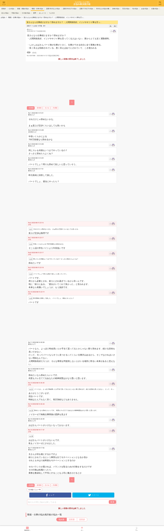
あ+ (115, 26)
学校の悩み (15, 13)
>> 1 (30, 229)
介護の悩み (154, 9)
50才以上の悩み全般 (102, 9)
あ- (111, 26)
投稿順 (31, 108)
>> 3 (30, 259)
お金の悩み (144, 9)
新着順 (39, 108)
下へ (136, 530)
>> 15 (31, 436)
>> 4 (30, 274)
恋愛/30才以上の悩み (53, 9)
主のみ (47, 108)
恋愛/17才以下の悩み (86, 9)
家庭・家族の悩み (23, 9)
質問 (34, 13)
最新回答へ (27, 530)
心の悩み (11, 9)
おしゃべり (42, 13)
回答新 (72, 519)
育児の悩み (126, 9)
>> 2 (30, 244)
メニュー (4, 4)
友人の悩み (5, 13)
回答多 (3, 9)
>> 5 (30, 298)
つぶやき (52, 13)
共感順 (55, 108)
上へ (82, 530)
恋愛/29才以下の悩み (70, 9)
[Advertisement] (134, 56)
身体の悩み (115, 9)
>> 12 (31, 410)
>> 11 (31, 389)
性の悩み (135, 9)
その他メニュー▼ (34, 490)
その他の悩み (26, 13)
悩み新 (61, 519)
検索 (160, 4)
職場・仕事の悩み (37, 9)
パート (34, 52)
